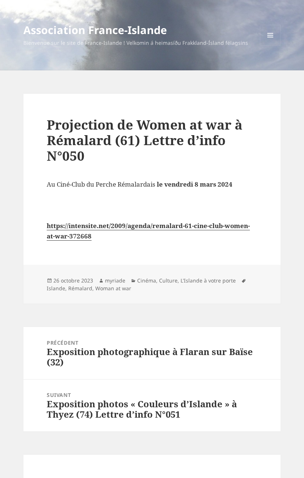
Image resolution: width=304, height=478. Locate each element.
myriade (115, 280)
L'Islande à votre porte (208, 280)
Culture (168, 280)
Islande (56, 288)
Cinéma (146, 280)
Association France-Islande (95, 30)
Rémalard (80, 288)
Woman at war (113, 288)
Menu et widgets (270, 45)
